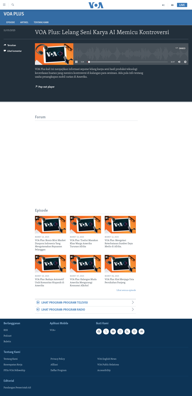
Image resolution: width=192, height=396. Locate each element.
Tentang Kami (41, 22)
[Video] (172, 5)
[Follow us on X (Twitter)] (106, 331)
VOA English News (106, 359)
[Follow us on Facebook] (99, 331)
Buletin (7, 341)
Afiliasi (54, 364)
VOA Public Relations (108, 364)
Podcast (7, 336)
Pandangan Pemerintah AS (17, 388)
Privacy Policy (58, 359)
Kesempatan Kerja (13, 364)
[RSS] (127, 331)
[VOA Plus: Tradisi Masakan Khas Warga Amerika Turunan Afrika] (85, 224)
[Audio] (163, 5)
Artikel (24, 22)
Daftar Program (58, 370)
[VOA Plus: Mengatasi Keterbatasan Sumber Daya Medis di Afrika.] (120, 224)
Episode (10, 22)
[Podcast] (134, 331)
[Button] (10, 46)
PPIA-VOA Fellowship (14, 370)
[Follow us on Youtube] (113, 331)
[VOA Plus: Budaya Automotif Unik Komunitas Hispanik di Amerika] (50, 263)
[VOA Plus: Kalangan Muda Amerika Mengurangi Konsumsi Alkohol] (85, 263)
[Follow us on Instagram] (120, 331)
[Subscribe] (141, 331)
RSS (6, 330)
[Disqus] (86, 158)
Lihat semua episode (126, 290)
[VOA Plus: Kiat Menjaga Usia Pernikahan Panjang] (120, 263)
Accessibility (104, 370)
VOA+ (53, 330)
